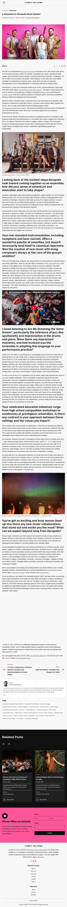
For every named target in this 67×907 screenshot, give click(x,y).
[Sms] (61, 66)
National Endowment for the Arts (33, 713)
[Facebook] (54, 66)
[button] (4, 2)
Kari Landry (52, 710)
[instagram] (33, 861)
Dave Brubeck (44, 707)
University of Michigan (31, 718)
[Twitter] (57, 66)
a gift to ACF (40, 857)
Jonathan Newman (42, 710)
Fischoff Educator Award (10, 710)
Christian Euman (7, 94)
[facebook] (31, 861)
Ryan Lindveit (40, 715)
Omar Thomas (48, 713)
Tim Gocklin (20, 718)
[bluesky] (35, 861)
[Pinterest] (59, 66)
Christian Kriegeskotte (33, 17)
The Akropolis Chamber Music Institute (14, 108)
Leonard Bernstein (8, 713)
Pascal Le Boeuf (45, 92)
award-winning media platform (38, 850)
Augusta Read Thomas (54, 570)
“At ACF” (7, 658)
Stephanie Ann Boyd (18, 572)
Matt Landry (18, 713)
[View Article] (17, 776)
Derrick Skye (54, 707)
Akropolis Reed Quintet (28, 71)
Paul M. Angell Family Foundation (24, 715)
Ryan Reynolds (50, 715)
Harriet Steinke (30, 710)
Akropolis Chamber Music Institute (13, 704)
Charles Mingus (23, 707)
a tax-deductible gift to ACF (38, 655)
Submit (50, 833)
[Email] (64, 66)
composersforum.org (24, 658)
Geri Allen (22, 710)
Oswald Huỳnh (44, 572)
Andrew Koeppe (45, 704)
